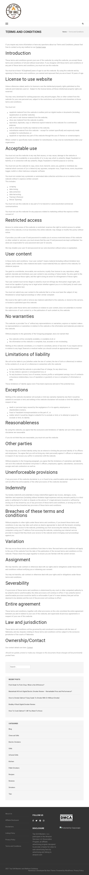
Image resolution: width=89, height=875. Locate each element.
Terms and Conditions (13, 846)
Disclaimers (9, 827)
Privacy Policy (10, 840)
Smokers (12, 787)
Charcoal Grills (14, 736)
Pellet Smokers (14, 768)
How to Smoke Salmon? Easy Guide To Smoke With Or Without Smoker (34, 698)
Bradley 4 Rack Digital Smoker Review (22, 704)
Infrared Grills (13, 755)
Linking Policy (10, 833)
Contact (30, 648)
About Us (8, 814)
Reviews (12, 781)
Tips (10, 794)
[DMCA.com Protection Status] (66, 815)
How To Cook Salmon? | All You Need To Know (25, 711)
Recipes (11, 774)
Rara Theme (51, 871)
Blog (10, 729)
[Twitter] (36, 822)
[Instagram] (43, 822)
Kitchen (11, 761)
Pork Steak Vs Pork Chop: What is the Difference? (26, 685)
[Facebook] (33, 822)
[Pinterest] (40, 822)
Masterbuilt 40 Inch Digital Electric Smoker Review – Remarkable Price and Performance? (40, 691)
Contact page (41, 47)
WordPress (69, 871)
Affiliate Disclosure (12, 820)
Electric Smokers (15, 742)
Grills (10, 748)
